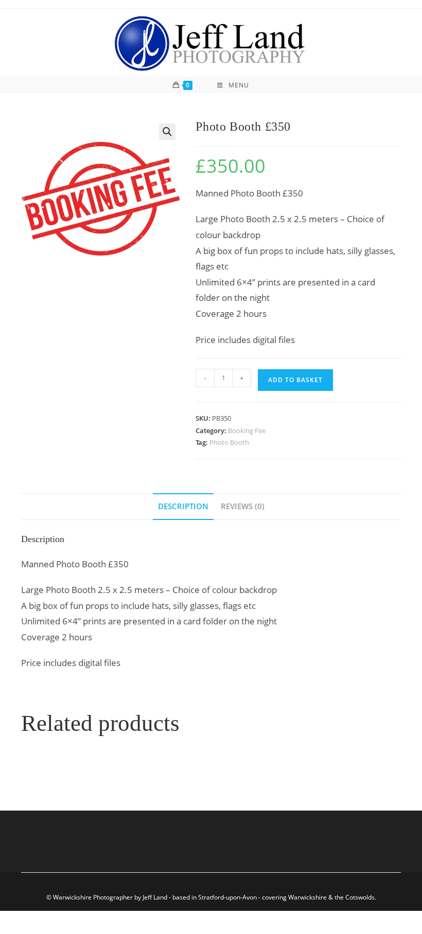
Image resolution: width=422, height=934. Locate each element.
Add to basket (295, 379)
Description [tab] (183, 506)
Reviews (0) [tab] (243, 506)
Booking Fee (247, 430)
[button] (167, 131)
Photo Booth (229, 442)
